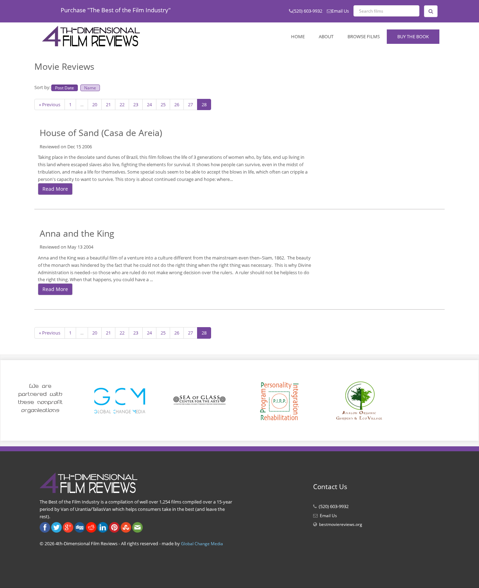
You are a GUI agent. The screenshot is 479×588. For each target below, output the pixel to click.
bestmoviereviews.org (340, 524)
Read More (55, 188)
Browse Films (364, 36)
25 (163, 104)
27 (190, 104)
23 (135, 104)
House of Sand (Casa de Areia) (101, 132)
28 (204, 104)
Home (298, 36)
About (326, 36)
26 (176, 104)
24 (149, 104)
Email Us (340, 11)
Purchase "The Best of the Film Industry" (116, 10)
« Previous (49, 104)
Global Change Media (202, 544)
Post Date (64, 87)
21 (108, 104)
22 (122, 104)
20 (94, 104)
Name (90, 87)
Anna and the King (77, 233)
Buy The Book (413, 36)
